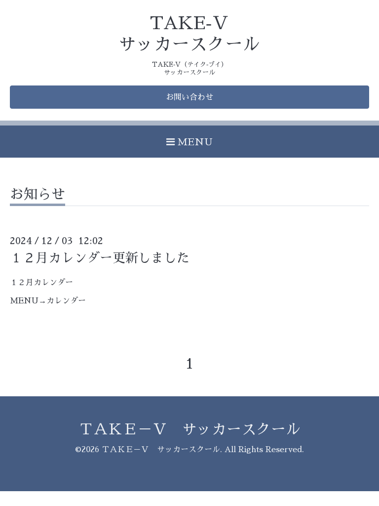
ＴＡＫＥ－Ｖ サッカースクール (189, 429)
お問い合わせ (189, 97)
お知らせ (37, 195)
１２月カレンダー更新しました (100, 258)
